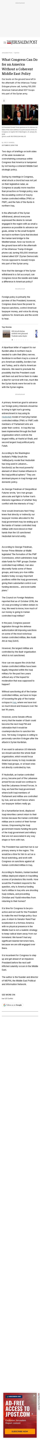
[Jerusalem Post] (22, 42)
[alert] (20, 1415)
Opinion (16, 53)
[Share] (4, 100)
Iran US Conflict (7, 998)
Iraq (14, 702)
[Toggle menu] (5, 42)
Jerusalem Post (7, 53)
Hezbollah (6, 417)
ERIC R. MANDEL (9, 142)
